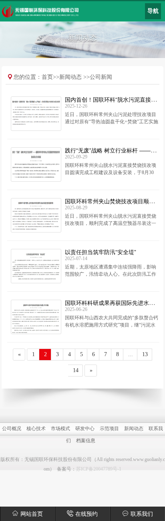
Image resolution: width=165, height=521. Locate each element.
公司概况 (11, 428)
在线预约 (86, 514)
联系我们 (142, 514)
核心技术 (36, 428)
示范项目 (109, 428)
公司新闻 (101, 77)
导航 (153, 11)
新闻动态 (70, 77)
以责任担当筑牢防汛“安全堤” (100, 252)
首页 (47, 77)
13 (145, 354)
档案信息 (85, 440)
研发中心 (85, 428)
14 (75, 370)
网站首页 (31, 514)
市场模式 (60, 428)
